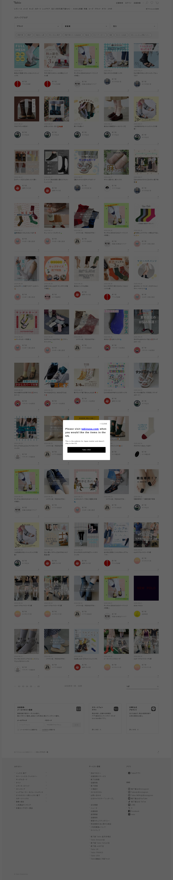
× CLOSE (103, 424)
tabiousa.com (90, 429)
